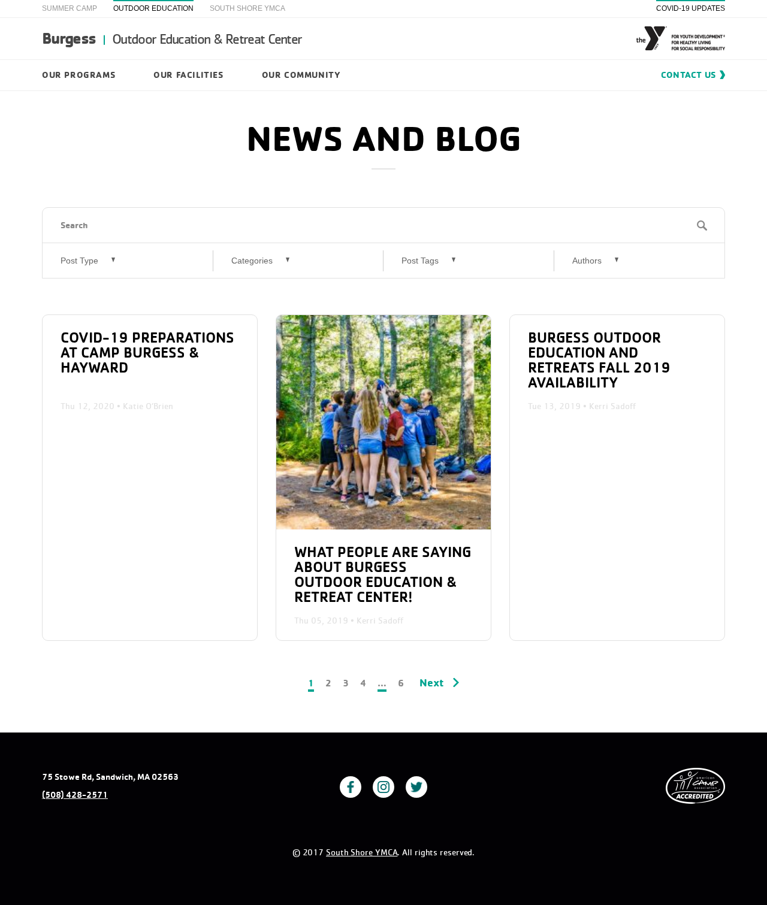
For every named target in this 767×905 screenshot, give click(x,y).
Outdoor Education (153, 8)
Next (431, 682)
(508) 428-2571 (75, 794)
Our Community (301, 74)
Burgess (171, 38)
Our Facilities (188, 74)
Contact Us (688, 74)
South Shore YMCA (247, 8)
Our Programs (78, 74)
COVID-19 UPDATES (690, 8)
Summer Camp (69, 8)
